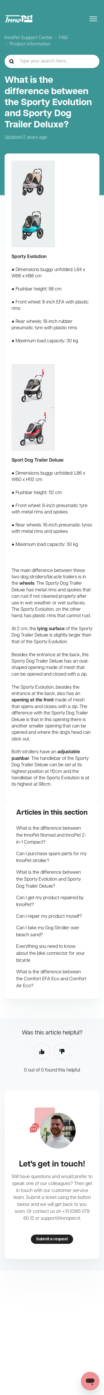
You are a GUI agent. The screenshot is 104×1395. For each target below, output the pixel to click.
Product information (30, 44)
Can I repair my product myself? (49, 916)
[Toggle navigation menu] (93, 19)
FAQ (63, 38)
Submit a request (52, 1239)
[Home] (19, 18)
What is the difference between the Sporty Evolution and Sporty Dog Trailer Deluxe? (48, 879)
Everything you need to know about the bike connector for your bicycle (50, 953)
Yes (42, 1051)
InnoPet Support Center (29, 38)
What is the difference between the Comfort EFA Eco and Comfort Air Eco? (51, 979)
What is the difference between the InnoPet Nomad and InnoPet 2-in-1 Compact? (51, 835)
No (62, 1051)
